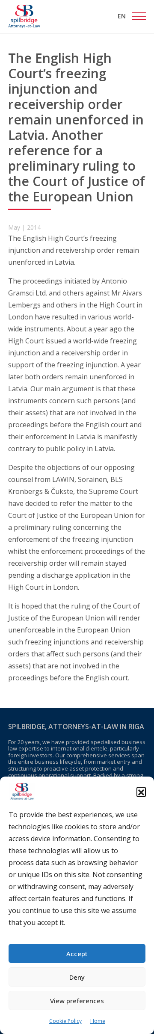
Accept (77, 953)
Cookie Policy (65, 1021)
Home (97, 1021)
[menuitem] (122, 16)
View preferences (77, 1000)
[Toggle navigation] (139, 16)
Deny (77, 977)
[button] (141, 791)
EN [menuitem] (122, 16)
